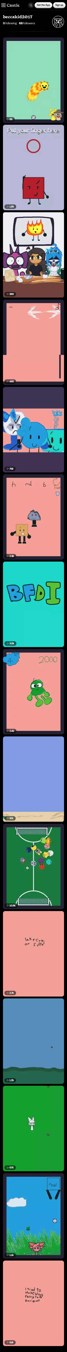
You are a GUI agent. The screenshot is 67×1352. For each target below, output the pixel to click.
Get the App (43, 5)
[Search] (31, 5)
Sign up (59, 5)
